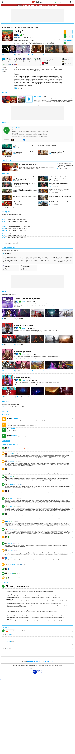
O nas (14, 665)
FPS (23, 39)
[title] (37, 586)
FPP (17, 39)
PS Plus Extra (48, 39)
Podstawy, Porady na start (63, 168)
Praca (53, 665)
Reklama (46, 665)
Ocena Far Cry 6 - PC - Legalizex (37, 471)
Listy (36, 5)
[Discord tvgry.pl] (50, 661)
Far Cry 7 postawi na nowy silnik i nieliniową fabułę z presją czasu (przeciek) (19, 203)
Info (2, 27)
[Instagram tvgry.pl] (48, 661)
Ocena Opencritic (37, 436)
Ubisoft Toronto (48, 59)
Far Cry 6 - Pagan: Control (37, 354)
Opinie (44, 5)
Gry (29, 5)
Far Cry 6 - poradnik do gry (37, 167)
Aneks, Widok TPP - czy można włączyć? (65, 165)
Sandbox (20, 39)
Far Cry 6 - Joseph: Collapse (37, 328)
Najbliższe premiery (57, 657)
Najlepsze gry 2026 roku (31, 657)
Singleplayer (58, 39)
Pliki (19, 27)
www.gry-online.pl (5, 24)
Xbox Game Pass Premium (23, 40)
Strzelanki (26, 39)
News (8, 27)
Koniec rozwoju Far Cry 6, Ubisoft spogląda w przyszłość (19, 197)
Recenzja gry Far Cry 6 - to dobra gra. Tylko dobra (37, 132)
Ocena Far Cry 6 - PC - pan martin (37, 531)
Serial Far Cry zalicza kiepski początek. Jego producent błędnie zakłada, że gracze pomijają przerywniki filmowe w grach (55, 178)
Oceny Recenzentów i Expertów (37, 419)
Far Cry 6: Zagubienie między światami (37, 302)
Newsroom (25, 5)
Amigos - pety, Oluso (62, 166)
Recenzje (40, 5)
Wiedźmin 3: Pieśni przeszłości (20, 657)
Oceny (15, 27)
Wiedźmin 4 (50, 657)
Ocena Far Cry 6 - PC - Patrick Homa (37, 565)
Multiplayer (53, 39)
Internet (15, 40)
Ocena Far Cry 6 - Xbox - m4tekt (37, 538)
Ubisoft (56, 59)
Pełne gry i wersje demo (8, 216)
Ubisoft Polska (49, 60)
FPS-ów (55, 67)
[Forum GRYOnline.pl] (39, 661)
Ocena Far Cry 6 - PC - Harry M (37, 455)
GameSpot (37, 645)
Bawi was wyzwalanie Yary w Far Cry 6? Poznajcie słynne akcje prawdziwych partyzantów (55, 152)
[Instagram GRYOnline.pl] (30, 661)
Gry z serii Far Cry (37, 99)
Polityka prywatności (33, 665)
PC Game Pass (31, 40)
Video (53, 5)
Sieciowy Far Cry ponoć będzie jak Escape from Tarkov (55, 197)
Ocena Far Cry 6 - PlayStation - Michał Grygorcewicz (37, 569)
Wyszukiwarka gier (70, 24)
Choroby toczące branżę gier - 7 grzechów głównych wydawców (19, 146)
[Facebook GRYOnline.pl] (28, 661)
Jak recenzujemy (6, 139)
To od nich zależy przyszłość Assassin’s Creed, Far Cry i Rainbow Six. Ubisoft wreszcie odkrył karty (19, 184)
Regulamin (18, 665)
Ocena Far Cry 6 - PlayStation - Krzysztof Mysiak (37, 449)
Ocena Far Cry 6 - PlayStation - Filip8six (37, 552)
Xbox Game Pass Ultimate (33, 39)
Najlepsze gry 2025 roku (42, 657)
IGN (37, 649)
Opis (5, 27)
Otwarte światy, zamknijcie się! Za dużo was (55, 146)
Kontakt (56, 665)
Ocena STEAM (37, 430)
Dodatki (28, 27)
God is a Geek (37, 638)
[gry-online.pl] (37, 2)
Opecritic (37, 631)
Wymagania (23, 27)
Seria (32, 27)
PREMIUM (20, 5)
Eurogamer (37, 642)
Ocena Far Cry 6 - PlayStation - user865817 (37, 559)
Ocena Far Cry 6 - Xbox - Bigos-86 (37, 500)
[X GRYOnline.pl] (32, 661)
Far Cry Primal (38, 70)
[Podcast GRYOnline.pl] (36, 661)
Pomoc (60, 665)
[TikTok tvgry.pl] (46, 661)
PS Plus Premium (42, 39)
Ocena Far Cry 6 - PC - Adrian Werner (37, 486)
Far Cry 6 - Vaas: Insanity (37, 380)
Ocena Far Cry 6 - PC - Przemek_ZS (37, 545)
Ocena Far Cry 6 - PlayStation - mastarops (37, 463)
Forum (56, 5)
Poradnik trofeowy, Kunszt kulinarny (64, 163)
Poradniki (49, 5)
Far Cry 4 (33, 70)
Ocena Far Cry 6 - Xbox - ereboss (37, 574)
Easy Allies (37, 635)
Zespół (50, 665)
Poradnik (36, 27)
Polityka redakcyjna (24, 665)
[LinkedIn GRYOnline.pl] (37, 661)
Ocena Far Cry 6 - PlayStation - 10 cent (37, 523)
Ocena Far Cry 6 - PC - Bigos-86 (37, 508)
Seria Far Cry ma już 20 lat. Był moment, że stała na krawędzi (55, 184)
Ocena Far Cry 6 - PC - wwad (37, 516)
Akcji (12, 24)
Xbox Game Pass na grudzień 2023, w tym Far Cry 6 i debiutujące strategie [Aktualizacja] (55, 191)
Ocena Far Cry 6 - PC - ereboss (37, 478)
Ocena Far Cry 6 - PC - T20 (37, 493)
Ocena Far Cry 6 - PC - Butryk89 (37, 578)
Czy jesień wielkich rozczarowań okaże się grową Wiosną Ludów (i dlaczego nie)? (19, 152)
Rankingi (32, 5)
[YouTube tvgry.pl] (45, 661)
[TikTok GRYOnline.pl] (34, 661)
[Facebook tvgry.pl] (52, 661)
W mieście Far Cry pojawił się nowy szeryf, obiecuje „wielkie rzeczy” (55, 203)
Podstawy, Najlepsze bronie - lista (64, 169)
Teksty (11, 27)
